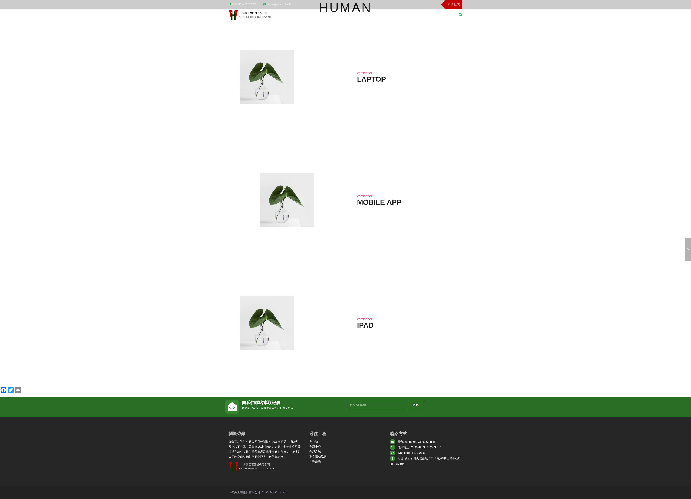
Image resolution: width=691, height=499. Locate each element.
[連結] (250, 14)
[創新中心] (345, 446)
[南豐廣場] (345, 461)
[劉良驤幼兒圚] (345, 456)
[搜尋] (460, 15)
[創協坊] (345, 441)
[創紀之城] (345, 451)
